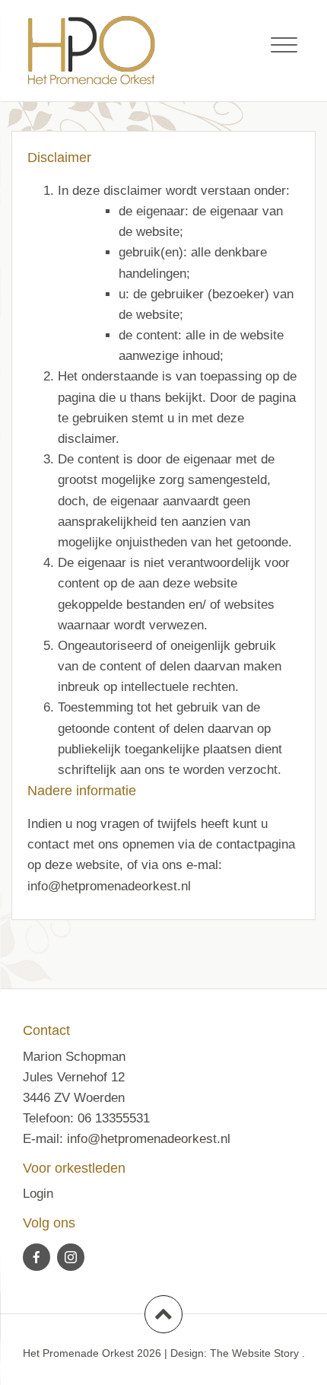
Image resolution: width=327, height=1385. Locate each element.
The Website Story (254, 1353)
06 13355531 (114, 1118)
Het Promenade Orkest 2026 (92, 1353)
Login (38, 1193)
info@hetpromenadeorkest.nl (109, 886)
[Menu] (284, 45)
